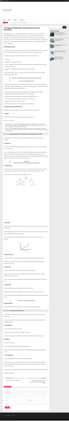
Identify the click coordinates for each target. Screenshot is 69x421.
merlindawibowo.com (9, 33)
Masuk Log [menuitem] (4, 0)
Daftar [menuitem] (8, 0)
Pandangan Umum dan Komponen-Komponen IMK (29, 77)
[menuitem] (1, 1)
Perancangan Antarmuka (29, 300)
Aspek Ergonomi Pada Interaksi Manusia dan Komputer (26, 162)
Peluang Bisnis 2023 (29, 81)
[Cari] (64, 27)
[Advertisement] (41, 10)
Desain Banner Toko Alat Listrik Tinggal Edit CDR (19, 22)
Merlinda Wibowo (7, 9)
